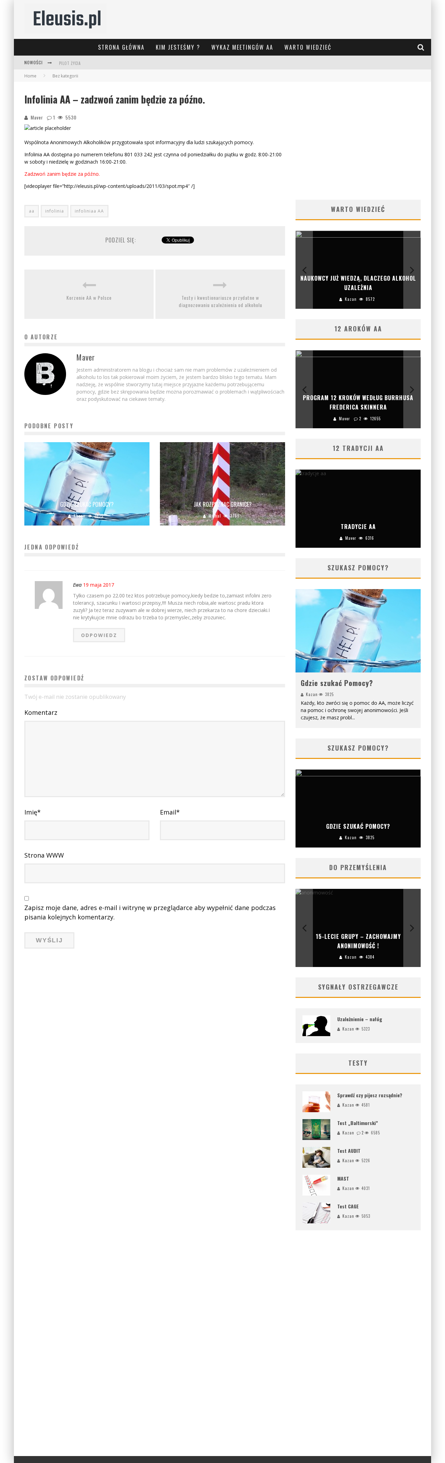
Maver (37, 117)
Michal (215, 516)
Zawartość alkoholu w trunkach (93, 63)
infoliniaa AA (89, 211)
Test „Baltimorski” (357, 1122)
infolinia (54, 211)
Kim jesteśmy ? (178, 47)
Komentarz (40, 712)
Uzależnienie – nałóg (359, 1019)
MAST (343, 1178)
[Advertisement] (358, 140)
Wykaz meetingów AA (242, 47)
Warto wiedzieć (307, 47)
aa (31, 211)
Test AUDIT (349, 1150)
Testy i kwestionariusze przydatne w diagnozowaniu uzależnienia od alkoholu (220, 301)
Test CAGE (348, 1206)
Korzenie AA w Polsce (89, 297)
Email (170, 812)
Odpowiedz (99, 635)
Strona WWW (44, 855)
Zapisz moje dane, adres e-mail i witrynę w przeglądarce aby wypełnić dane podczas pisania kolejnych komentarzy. (150, 912)
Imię (32, 812)
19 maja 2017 (98, 584)
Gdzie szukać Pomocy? (87, 504)
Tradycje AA (358, 526)
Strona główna (121, 47)
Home (30, 76)
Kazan (80, 516)
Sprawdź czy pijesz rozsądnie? (369, 1095)
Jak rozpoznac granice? (223, 504)
